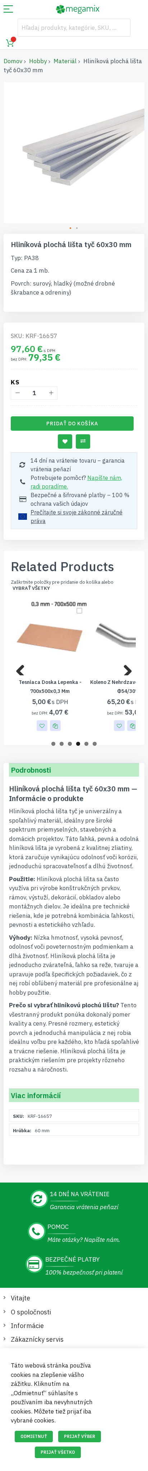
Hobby (38, 61)
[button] (71, 228)
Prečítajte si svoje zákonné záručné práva (76, 516)
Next (125, 668)
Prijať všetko (58, 1452)
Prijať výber (79, 1436)
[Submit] (121, 28)
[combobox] (74, 28)
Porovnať (83, 441)
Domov (13, 61)
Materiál (65, 61)
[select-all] (31, 588)
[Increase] (51, 393)
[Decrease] (17, 393)
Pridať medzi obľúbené (65, 441)
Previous (23, 668)
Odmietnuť (33, 1436)
